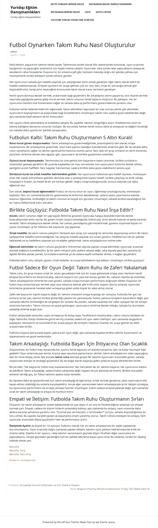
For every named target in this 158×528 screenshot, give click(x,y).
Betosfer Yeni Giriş (20, 454)
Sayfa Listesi (103, 12)
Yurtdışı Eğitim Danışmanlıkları (25, 9)
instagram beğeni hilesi (65, 12)
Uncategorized (27, 460)
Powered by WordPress (56, 522)
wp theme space (105, 522)
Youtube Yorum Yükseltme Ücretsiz (72, 19)
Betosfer (14, 446)
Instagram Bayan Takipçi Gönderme (110, 4)
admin (14, 51)
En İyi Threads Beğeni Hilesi (67, 4)
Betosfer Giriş (17, 450)
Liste (88, 12)
